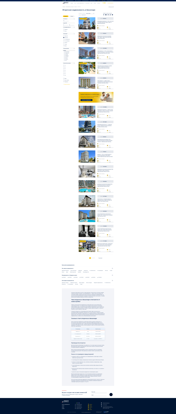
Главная (64, 6)
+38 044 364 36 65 (79, 407)
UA (85, 0)
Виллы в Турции (89, 282)
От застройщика (100, 270)
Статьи (63, 407)
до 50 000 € (70, 277)
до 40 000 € (64, 277)
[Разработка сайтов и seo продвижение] (106, 412)
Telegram (90, 409)
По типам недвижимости (67, 268)
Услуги (63, 405)
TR (70, 0)
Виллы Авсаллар (73, 270)
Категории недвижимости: (68, 280)
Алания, (100, 25)
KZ (78, 0)
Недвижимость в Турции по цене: (69, 275)
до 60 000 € (76, 277)
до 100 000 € (99, 277)
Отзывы (63, 408)
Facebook (90, 404)
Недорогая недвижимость (98, 282)
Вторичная (86, 270)
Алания (75, 6)
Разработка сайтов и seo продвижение (99, 412)
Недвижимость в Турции (70, 6)
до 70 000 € (81, 277)
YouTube (90, 405)
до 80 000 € (87, 277)
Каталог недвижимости (66, 404)
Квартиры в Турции (65, 282)
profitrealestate (105, 404)
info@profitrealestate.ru (110, 0)
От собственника (92, 270)
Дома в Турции (81, 282)
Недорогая (80, 270)
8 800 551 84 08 (78, 408)
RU (92, 0)
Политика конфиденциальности (86, 412)
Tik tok (90, 408)
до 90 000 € (93, 277)
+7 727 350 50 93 (78, 405)
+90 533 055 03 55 (79, 404)
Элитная (106, 270)
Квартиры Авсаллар (65, 270)
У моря (111, 270)
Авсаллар (102, 25)
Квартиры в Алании (73, 282)
